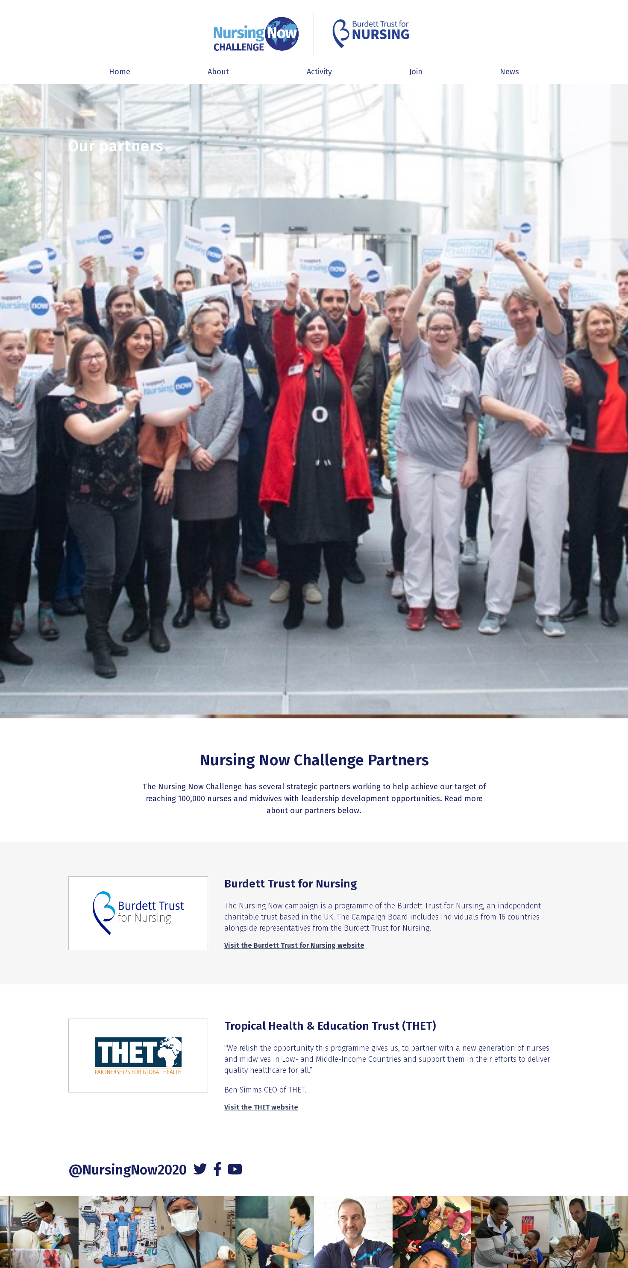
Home (119, 71)
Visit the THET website (261, 1107)
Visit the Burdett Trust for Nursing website (294, 945)
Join (416, 71)
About (218, 71)
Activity (319, 71)
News (509, 71)
